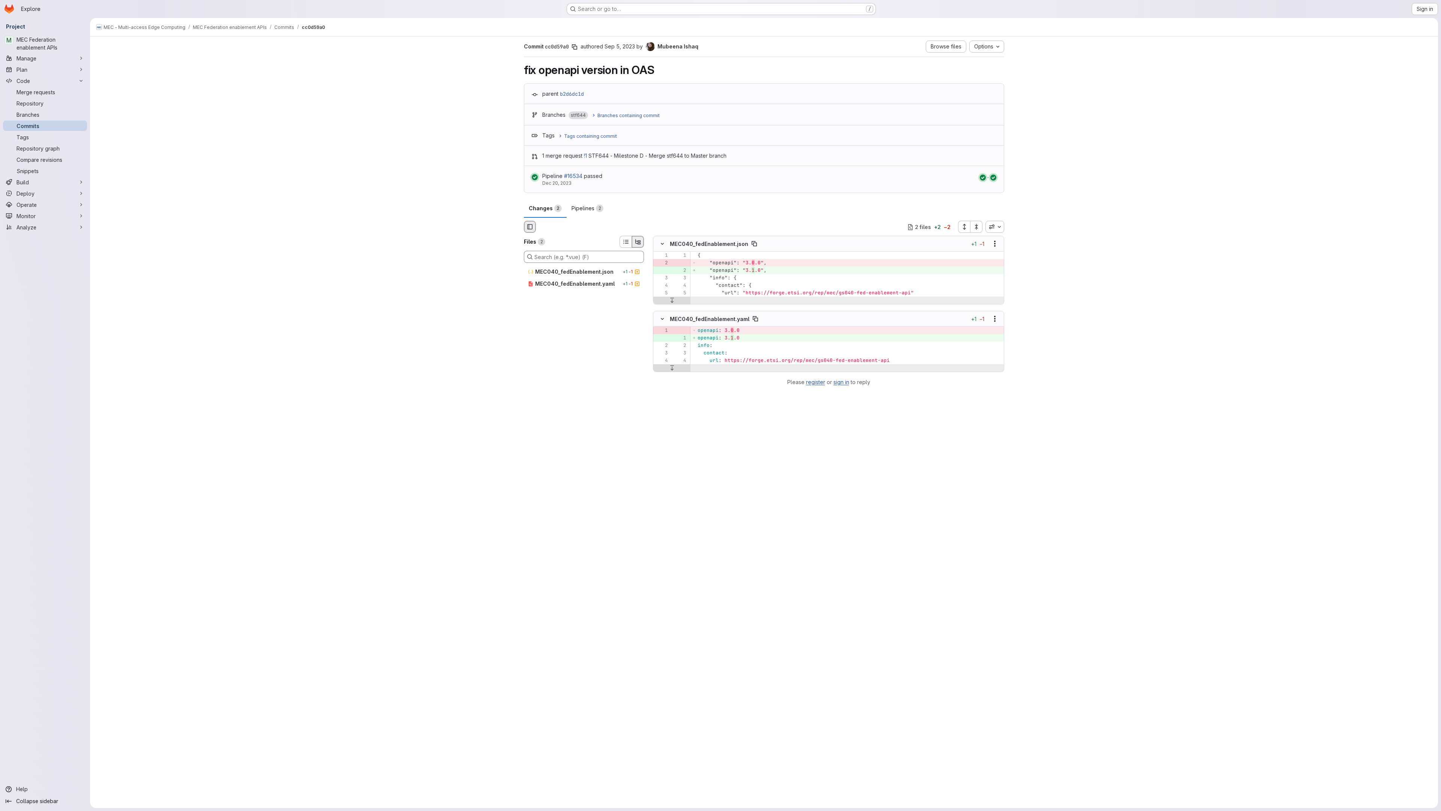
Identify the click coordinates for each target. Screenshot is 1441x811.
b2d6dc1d (572, 93)
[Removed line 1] (661, 330)
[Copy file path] (754, 244)
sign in (841, 382)
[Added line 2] (680, 270)
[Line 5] (661, 293)
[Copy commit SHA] (574, 46)
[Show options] (994, 244)
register (815, 382)
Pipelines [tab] (586, 208)
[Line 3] (661, 278)
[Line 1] (661, 255)
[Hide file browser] (530, 227)
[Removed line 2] (661, 263)
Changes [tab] (544, 208)
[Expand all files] (964, 227)
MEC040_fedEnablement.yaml (709, 318)
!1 (585, 155)
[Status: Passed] (534, 177)
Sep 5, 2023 (620, 46)
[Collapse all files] (976, 227)
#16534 (573, 176)
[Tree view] (638, 242)
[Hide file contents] (662, 244)
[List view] (626, 242)
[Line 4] (661, 285)
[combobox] (994, 227)
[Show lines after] (671, 301)
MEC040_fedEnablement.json (709, 244)
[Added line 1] (680, 338)
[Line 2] (661, 345)
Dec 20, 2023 (557, 183)
